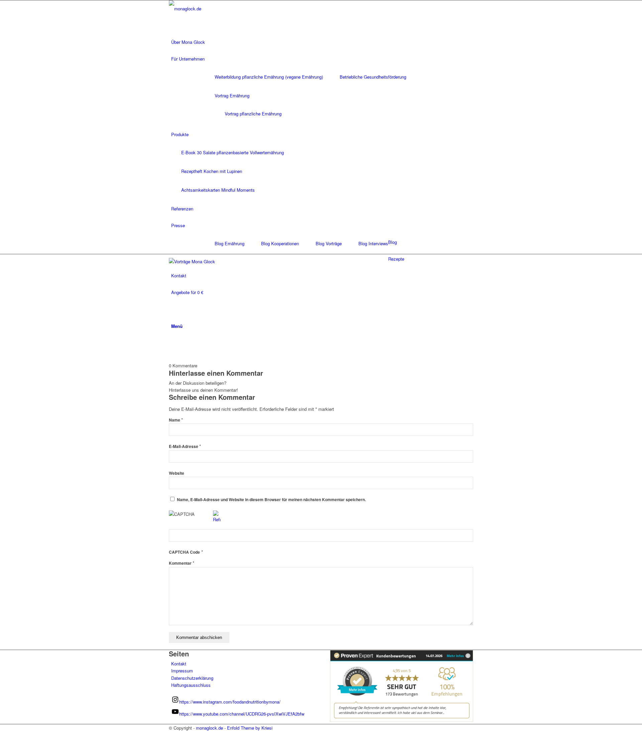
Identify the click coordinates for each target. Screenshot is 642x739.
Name (176, 420)
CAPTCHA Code (184, 552)
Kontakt (178, 663)
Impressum (182, 670)
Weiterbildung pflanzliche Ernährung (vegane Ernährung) (269, 77)
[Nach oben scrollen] (1, 735)
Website (176, 473)
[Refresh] (216, 519)
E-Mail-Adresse (185, 446)
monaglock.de (209, 728)
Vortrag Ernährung (232, 95)
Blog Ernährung (229, 243)
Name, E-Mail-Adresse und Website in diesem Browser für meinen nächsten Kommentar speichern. (271, 499)
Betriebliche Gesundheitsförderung (373, 77)
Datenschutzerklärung (192, 678)
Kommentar (181, 563)
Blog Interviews (373, 243)
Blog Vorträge (329, 243)
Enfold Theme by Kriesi (250, 728)
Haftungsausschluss (191, 685)
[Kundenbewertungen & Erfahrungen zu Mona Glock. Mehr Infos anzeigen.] (401, 720)
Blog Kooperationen (280, 243)
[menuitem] (322, 42)
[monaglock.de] (219, 8)
